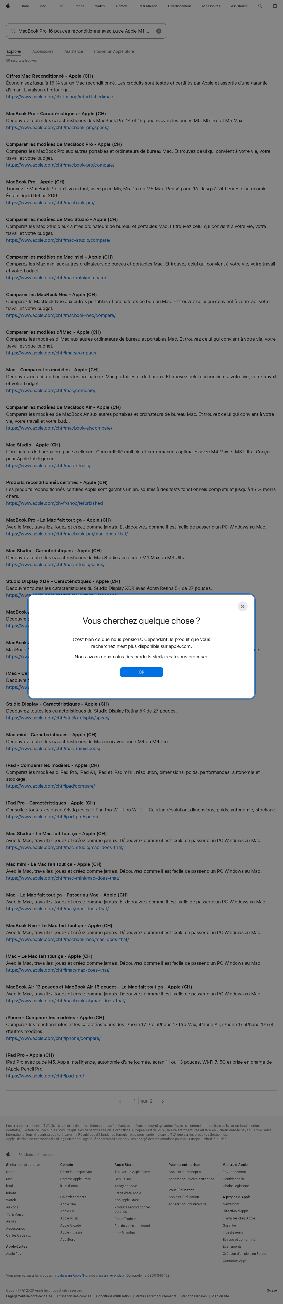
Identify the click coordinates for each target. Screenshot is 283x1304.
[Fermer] (243, 606)
